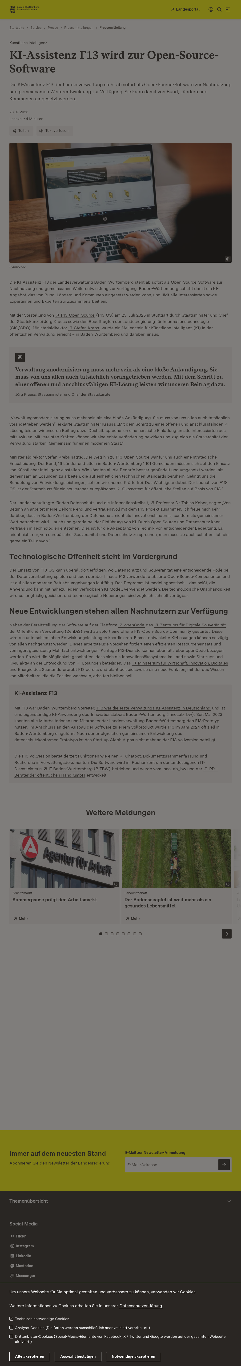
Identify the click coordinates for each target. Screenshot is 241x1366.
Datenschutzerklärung (141, 1305)
